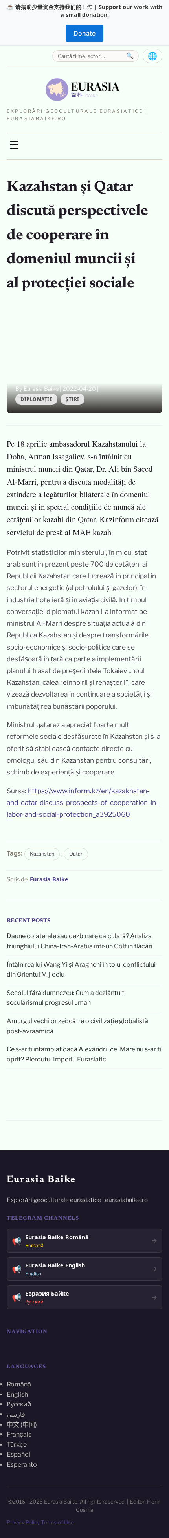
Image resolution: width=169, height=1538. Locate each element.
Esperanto (22, 1464)
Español (18, 1454)
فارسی (16, 1414)
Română (19, 1384)
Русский (19, 1404)
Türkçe (17, 1444)
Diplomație (36, 399)
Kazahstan (42, 854)
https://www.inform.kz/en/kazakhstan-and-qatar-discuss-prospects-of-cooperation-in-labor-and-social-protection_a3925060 (83, 802)
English (17, 1394)
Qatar (76, 854)
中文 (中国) (22, 1424)
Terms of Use (57, 1522)
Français (19, 1434)
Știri (72, 399)
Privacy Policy (23, 1522)
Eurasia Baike (49, 879)
